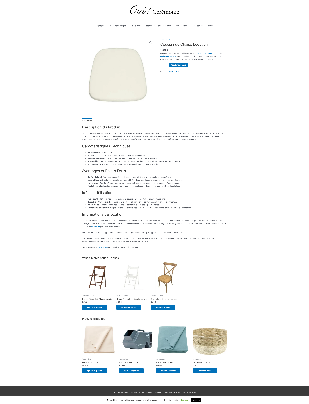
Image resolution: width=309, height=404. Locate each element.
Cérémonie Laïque (118, 26)
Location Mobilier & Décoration (158, 26)
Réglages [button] (184, 400)
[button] (150, 42)
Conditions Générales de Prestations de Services (175, 392)
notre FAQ (95, 226)
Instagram (103, 247)
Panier (210, 26)
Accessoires (165, 39)
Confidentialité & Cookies (141, 392)
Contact (186, 26)
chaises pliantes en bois (206, 53)
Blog (177, 26)
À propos (100, 26)
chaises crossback (168, 56)
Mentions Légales (120, 392)
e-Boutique (136, 26)
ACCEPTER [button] (196, 400)
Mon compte (198, 26)
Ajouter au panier (178, 65)
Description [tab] (87, 120)
